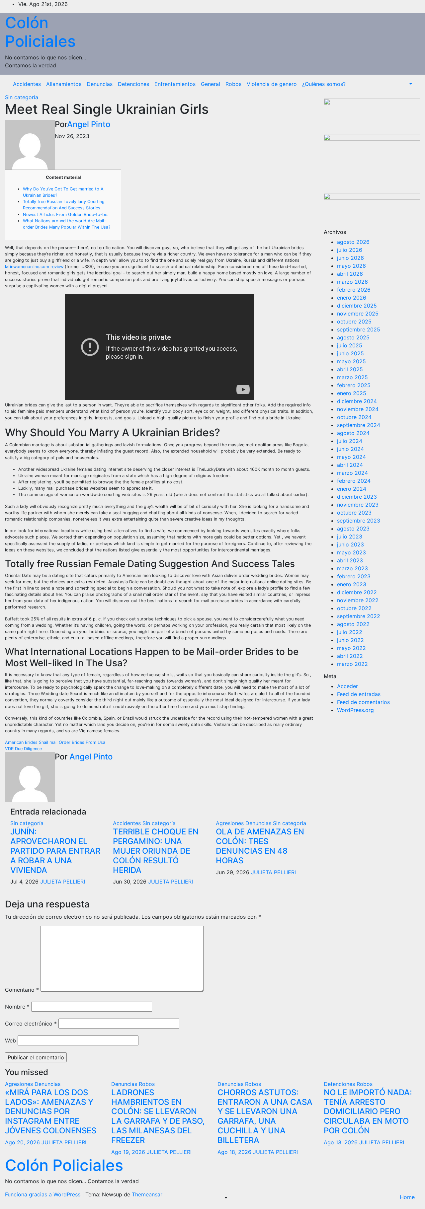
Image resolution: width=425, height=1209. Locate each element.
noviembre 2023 (358, 504)
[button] (410, 84)
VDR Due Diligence (23, 748)
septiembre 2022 (358, 616)
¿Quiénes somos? (324, 84)
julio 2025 (349, 345)
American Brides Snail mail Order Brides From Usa (55, 742)
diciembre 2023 (357, 496)
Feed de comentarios (363, 702)
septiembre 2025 (358, 329)
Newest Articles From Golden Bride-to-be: (66, 214)
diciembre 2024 (357, 401)
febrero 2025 (354, 385)
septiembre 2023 (358, 520)
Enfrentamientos (175, 84)
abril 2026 (350, 273)
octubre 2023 (354, 512)
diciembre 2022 (357, 592)
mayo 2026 (351, 265)
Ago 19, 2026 (128, 1152)
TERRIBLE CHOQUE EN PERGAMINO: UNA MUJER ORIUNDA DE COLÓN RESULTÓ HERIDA (156, 851)
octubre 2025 (354, 321)
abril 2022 (350, 656)
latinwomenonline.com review (34, 266)
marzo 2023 (352, 568)
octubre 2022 (354, 608)
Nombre (17, 1006)
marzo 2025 (352, 377)
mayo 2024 (351, 457)
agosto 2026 (353, 242)
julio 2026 (349, 250)
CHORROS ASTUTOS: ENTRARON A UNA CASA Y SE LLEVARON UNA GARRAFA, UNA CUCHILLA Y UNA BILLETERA (264, 1116)
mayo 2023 (351, 552)
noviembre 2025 (358, 313)
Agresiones (230, 823)
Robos (233, 84)
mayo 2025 (351, 361)
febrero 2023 (354, 576)
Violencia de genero (272, 84)
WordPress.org (355, 710)
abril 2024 (350, 465)
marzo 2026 (352, 281)
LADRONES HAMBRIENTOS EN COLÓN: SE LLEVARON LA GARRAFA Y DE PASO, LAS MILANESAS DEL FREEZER (158, 1116)
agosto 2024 (353, 433)
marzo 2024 (352, 472)
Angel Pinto (88, 124)
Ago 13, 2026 (341, 1142)
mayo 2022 (351, 648)
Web (10, 1040)
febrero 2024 (354, 480)
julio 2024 (349, 441)
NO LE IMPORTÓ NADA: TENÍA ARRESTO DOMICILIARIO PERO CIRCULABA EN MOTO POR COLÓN (368, 1111)
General (210, 84)
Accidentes (27, 84)
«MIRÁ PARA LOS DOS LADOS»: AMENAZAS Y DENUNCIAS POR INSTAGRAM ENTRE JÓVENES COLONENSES (50, 1111)
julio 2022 (349, 632)
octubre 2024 (354, 417)
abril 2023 (350, 560)
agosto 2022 (353, 624)
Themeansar (147, 1194)
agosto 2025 (353, 337)
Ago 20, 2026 (22, 1142)
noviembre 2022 (358, 600)
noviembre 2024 (358, 409)
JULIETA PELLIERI (62, 881)
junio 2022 (350, 640)
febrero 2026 (354, 289)
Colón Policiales (40, 31)
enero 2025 (351, 393)
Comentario (22, 989)
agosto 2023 (353, 528)
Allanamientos (63, 84)
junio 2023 (350, 544)
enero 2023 (351, 584)
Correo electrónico (31, 1023)
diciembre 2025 (357, 305)
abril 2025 (350, 369)
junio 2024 (350, 449)
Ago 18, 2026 (234, 1152)
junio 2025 (350, 353)
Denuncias (100, 84)
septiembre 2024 (358, 425)
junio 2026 (350, 257)
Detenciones (133, 84)
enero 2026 (351, 297)
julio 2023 (349, 536)
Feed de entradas (359, 694)
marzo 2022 (352, 664)
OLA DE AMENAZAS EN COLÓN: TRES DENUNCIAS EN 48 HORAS (260, 846)
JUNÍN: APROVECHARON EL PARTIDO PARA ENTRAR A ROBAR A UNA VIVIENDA (55, 851)
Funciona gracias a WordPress (43, 1194)
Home (407, 1197)
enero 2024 (351, 488)
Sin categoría (21, 97)
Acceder (347, 686)
